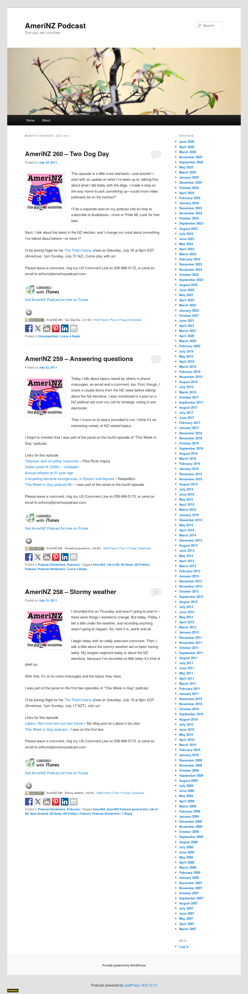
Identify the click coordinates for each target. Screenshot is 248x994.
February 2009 (189, 811)
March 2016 (187, 458)
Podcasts (73, 564)
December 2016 (190, 433)
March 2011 (187, 683)
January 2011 (189, 693)
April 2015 (186, 504)
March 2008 (187, 867)
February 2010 (189, 749)
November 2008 (190, 826)
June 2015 (186, 494)
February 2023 (189, 259)
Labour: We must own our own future (54, 723)
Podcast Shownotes (51, 564)
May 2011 (186, 673)
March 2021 (187, 330)
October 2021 (189, 315)
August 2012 (188, 601)
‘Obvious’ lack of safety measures (52, 460)
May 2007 (186, 918)
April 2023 (186, 249)
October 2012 (189, 591)
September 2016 (191, 448)
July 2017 (186, 412)
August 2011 (188, 657)
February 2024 (189, 198)
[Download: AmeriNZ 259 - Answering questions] (34, 548)
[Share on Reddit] (47, 328)
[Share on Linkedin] (65, 328)
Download (135, 320)
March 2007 (187, 928)
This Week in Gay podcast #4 (48, 484)
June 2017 (186, 417)
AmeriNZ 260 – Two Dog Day (67, 153)
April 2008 (186, 862)
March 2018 (187, 392)
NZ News (127, 564)
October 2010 (189, 709)
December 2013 (190, 540)
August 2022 (188, 284)
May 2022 (186, 295)
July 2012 (186, 606)
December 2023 (190, 208)
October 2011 (189, 647)
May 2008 (186, 857)
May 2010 (186, 734)
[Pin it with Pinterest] (56, 328)
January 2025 (189, 177)
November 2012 (190, 586)
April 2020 (186, 335)
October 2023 (189, 218)
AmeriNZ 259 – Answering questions (79, 358)
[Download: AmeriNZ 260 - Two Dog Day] (34, 320)
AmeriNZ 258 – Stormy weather (70, 591)
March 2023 (187, 254)
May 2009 (186, 795)
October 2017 (189, 397)
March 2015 (187, 509)
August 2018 (188, 381)
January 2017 (189, 427)
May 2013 (186, 555)
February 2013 (189, 571)
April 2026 (186, 146)
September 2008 (191, 836)
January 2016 (189, 468)
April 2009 (186, 801)
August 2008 (188, 842)
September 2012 (191, 596)
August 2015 (188, 484)
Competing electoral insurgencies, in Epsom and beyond (69, 478)
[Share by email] (74, 328)
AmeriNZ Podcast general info (127, 809)
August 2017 (188, 407)
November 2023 (190, 213)
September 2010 (191, 714)
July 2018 (186, 386)
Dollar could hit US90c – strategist (51, 466)
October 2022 (189, 274)
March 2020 (187, 341)
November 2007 (190, 888)
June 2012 (186, 612)
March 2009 (187, 806)
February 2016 (189, 463)
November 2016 (190, 438)
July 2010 (186, 724)
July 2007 (186, 908)
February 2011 (189, 688)
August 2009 (188, 780)
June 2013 (186, 550)
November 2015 (190, 479)
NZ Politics (142, 564)
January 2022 (189, 310)
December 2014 (190, 520)
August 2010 (188, 719)
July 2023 (186, 233)
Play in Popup (118, 320)
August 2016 (188, 453)
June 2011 (186, 668)
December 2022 (190, 264)
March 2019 (187, 366)
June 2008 (186, 852)
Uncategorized (48, 336)
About (46, 120)
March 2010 (187, 744)
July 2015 (186, 489)
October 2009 (189, 770)
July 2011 (186, 663)
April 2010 (186, 739)
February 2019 (189, 371)
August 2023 (188, 228)
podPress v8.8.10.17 (140, 984)
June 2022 (186, 289)
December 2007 (190, 883)
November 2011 (190, 642)
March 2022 (187, 305)
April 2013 (186, 560)
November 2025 (190, 157)
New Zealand (39, 813)
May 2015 (186, 499)
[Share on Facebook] (29, 328)
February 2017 (189, 422)
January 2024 (189, 203)
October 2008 (189, 831)
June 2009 (186, 790)
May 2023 (186, 243)
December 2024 (190, 182)
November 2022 (190, 269)
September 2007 (191, 898)
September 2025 (191, 162)
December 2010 (190, 698)
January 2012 (189, 632)
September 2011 (191, 652)
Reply (127, 813)
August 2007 (188, 903)
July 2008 (186, 847)
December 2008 (190, 821)
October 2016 (189, 443)
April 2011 (186, 678)
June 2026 (186, 141)
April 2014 (186, 530)
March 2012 (187, 627)
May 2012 (186, 617)
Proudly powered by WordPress (124, 965)
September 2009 (191, 775)
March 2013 (187, 566)
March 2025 (187, 172)
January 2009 (189, 816)
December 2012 (190, 581)
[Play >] (29, 312)
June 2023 (186, 238)
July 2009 (186, 785)
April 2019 (186, 361)
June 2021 (186, 320)
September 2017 (191, 402)
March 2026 (187, 152)
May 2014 (186, 525)
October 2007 (189, 893)
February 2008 (189, 872)
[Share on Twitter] (38, 328)
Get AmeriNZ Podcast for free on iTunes (56, 299)
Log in (184, 946)
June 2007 (186, 913)
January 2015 (189, 514)
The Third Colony (78, 250)
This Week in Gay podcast (46, 729)
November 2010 (190, 703)
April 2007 (186, 923)
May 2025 (186, 167)
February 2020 (189, 346)
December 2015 (190, 474)
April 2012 (186, 622)
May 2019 (186, 356)
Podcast (30, 569)
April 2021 (186, 325)
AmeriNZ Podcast (55, 25)
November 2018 (190, 376)
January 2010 (189, 755)
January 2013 (189, 576)
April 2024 (186, 192)
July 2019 (186, 351)
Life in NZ (113, 564)
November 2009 (190, 765)
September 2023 (191, 223)
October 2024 (189, 187)
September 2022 (191, 279)
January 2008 (189, 877)
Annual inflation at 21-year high (49, 472)
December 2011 (190, 637)
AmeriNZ (99, 564)
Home (30, 120)
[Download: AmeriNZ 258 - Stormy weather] (34, 793)
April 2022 (186, 300)
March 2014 (187, 535)
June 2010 (186, 729)
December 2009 (190, 760)
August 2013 (188, 545)
